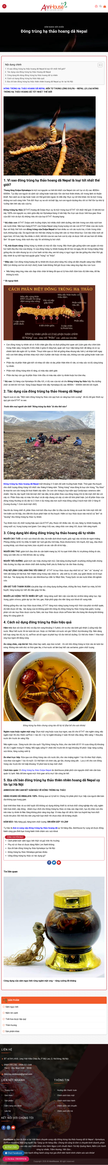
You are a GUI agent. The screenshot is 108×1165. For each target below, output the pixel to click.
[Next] (100, 927)
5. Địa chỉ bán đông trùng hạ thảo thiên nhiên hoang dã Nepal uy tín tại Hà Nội (39, 81)
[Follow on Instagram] (8, 1127)
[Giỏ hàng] (104, 6)
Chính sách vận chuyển (67, 1106)
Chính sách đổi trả (65, 1111)
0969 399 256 (10, 1065)
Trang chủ (9, 1090)
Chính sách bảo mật (66, 1095)
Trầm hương (11, 1025)
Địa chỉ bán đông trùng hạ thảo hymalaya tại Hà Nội (31, 848)
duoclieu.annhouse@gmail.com (18, 1074)
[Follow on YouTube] (13, 1127)
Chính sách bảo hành (66, 1101)
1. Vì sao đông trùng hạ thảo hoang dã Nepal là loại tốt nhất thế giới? (35, 69)
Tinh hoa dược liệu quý (16, 1019)
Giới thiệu (9, 1095)
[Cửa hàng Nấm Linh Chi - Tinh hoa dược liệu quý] (54, 6)
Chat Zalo (12, 1147)
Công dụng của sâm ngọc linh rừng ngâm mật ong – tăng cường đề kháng (40, 981)
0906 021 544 (25, 1065)
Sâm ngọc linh (12, 1007)
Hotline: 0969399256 (16, 1159)
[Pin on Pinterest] (59, 862)
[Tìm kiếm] (100, 6)
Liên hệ (8, 1111)
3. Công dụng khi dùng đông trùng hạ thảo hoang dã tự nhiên (31, 75)
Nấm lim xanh (12, 1013)
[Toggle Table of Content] (99, 65)
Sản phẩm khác (12, 1031)
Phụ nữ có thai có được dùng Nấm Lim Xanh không (31, 844)
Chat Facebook (14, 1153)
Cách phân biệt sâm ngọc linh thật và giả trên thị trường (33, 840)
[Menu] (4, 6)
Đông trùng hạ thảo (42, 406)
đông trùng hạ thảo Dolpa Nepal (36, 770)
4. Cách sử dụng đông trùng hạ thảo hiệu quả (24, 78)
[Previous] (7, 927)
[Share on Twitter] (54, 862)
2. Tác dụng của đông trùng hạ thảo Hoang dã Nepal (28, 72)
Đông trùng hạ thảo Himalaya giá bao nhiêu (27, 852)
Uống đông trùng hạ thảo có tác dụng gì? (27, 856)
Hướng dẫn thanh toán (67, 1090)
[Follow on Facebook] (3, 1127)
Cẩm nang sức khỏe (54, 27)
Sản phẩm (9, 1101)
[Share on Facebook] (49, 862)
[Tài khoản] (96, 6)
